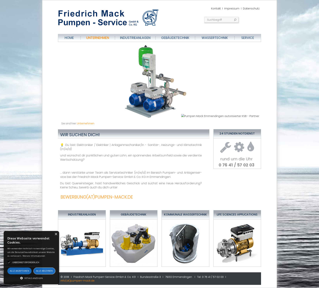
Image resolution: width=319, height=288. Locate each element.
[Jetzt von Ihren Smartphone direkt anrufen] (237, 160)
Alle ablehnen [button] (44, 270)
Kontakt (216, 8)
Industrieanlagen (135, 38)
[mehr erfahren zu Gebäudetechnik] (133, 243)
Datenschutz (251, 8)
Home (69, 38)
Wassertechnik (215, 38)
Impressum (231, 8)
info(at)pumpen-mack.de (78, 280)
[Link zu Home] (110, 18)
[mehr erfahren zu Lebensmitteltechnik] (237, 243)
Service (247, 38)
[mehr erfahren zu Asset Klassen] (82, 243)
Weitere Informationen (34, 255)
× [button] (55, 234)
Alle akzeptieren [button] (19, 270)
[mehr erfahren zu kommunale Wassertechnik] (185, 243)
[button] (31, 278)
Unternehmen (97, 38)
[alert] (31, 257)
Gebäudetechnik (175, 38)
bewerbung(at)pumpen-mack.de (97, 197)
